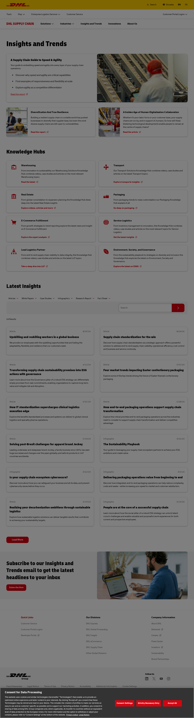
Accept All (172, 703)
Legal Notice (84, 715)
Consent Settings (125, 703)
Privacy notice (72, 715)
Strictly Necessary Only (148, 703)
